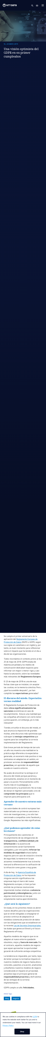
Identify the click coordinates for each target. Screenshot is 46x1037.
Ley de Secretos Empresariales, (27, 925)
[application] (23, 1024)
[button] (33, 5)
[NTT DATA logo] (9, 5)
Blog (7, 998)
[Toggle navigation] (43, 5)
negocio (16, 998)
